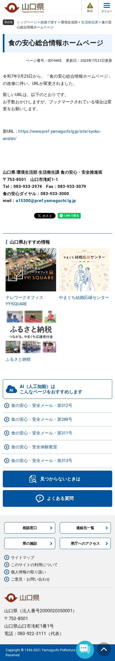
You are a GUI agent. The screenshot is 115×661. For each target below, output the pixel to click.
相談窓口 (30, 528)
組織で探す (48, 22)
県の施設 (30, 543)
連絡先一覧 (85, 528)
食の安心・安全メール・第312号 (41, 405)
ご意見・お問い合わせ (30, 579)
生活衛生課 (89, 22)
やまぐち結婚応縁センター (84, 297)
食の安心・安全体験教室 (34, 446)
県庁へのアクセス (85, 543)
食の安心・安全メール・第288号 (41, 419)
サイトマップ (22, 557)
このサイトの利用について (34, 564)
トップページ (27, 22)
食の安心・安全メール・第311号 (41, 433)
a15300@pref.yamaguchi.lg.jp (46, 200)
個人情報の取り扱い (28, 572)
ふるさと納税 (18, 359)
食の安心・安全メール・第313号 (41, 460)
